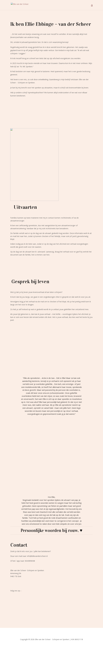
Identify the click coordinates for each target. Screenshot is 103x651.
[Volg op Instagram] (54, 598)
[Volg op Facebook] (49, 598)
